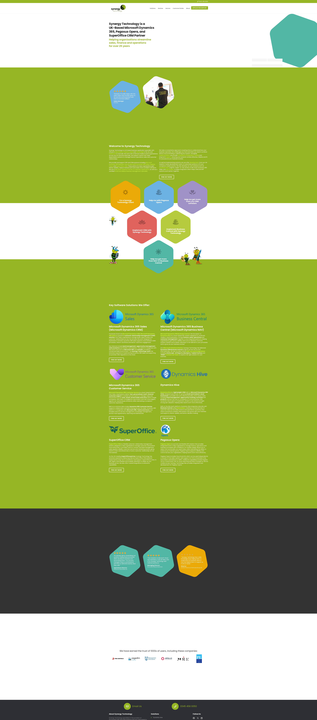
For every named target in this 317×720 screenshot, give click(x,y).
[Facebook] (194, 718)
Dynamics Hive (164, 168)
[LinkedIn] (202, 718)
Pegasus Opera (165, 444)
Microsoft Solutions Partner (173, 348)
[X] (198, 718)
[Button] (127, 706)
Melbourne (112, 154)
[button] (156, 8)
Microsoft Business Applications (132, 169)
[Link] (125, 197)
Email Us (137, 706)
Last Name (270, 57)
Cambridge (139, 152)
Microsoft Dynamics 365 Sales (139, 164)
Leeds (131, 152)
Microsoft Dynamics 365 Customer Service (124, 392)
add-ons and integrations (195, 351)
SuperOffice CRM (121, 166)
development (194, 162)
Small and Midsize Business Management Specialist (131, 171)
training (196, 155)
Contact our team (172, 355)
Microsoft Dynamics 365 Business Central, (175, 334)
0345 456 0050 (188, 706)
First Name (255, 57)
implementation (164, 155)
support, (168, 157)
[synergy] (118, 8)
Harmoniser (170, 169)
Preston (126, 152)
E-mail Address (256, 63)
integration (190, 155)
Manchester (119, 152)
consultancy (182, 155)
